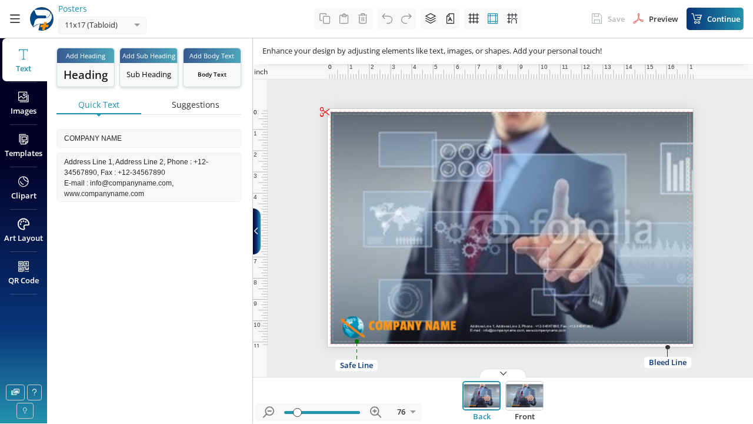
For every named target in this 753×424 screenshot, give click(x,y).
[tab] (98, 105)
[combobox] (90, 25)
